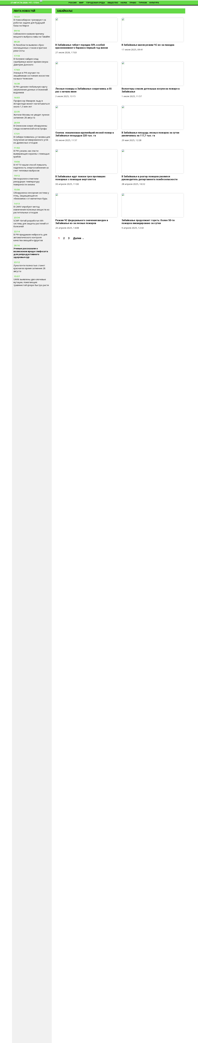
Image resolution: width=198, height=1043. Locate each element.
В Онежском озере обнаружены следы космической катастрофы (30, 127)
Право (133, 3)
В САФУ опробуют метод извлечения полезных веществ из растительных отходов (31, 209)
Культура (154, 3)
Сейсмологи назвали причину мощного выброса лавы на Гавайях (31, 35)
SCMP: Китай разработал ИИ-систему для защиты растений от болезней (31, 223)
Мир (81, 3)
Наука (124, 3)
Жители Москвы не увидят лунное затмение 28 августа (31, 116)
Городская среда (95, 3)
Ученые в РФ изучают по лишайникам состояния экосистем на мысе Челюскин (31, 75)
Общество (112, 3)
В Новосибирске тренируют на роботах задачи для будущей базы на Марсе (29, 22)
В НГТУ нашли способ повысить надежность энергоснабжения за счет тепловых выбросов (31, 167)
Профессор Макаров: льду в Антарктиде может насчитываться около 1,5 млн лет (31, 103)
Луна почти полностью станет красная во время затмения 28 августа (29, 268)
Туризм (143, 3)
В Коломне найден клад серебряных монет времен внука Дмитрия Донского (30, 61)
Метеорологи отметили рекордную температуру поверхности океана (26, 181)
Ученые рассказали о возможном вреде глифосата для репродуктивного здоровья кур (30, 253)
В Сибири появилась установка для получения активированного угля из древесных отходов (31, 139)
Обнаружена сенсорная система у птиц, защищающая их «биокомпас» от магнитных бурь (31, 195)
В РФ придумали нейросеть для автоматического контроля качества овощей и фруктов (30, 237)
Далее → (78, 238)
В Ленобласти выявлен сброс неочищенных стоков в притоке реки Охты (30, 47)
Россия (73, 3)
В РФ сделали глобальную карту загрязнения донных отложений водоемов (30, 89)
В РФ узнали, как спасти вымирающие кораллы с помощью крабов (31, 153)
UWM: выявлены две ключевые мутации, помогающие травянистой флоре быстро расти (31, 282)
